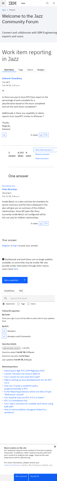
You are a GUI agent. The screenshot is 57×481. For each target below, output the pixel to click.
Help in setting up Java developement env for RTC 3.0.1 (28, 381)
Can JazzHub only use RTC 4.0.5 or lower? (24, 397)
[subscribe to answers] (4, 331)
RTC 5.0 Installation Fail (15, 400)
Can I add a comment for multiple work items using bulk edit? (28, 405)
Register (6, 245)
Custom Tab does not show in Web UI (22, 373)
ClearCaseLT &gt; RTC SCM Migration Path (24, 370)
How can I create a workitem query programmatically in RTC (21, 387)
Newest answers (42, 154)
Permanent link (8, 186)
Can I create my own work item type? (22, 376)
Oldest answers (42, 158)
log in (15, 245)
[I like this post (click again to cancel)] (41, 135)
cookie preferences (12, 465)
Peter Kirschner (9, 189)
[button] (55, 447)
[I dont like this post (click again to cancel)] (46, 135)
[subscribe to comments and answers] (4, 336)
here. (16, 269)
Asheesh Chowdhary (12, 78)
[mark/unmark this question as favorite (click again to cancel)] (4, 135)
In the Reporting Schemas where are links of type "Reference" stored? (27, 393)
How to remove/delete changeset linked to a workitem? (25, 411)
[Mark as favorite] (4, 135)
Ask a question (11, 280)
